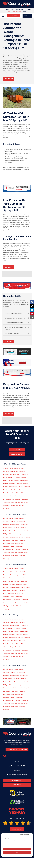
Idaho (26, 474)
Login (24, 12)
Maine (11, 480)
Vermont (20, 502)
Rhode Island (7, 499)
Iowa (13, 477)
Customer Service (14, 12)
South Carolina (16, 499)
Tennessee (6, 502)
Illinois (5, 477)
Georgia (16, 474)
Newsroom (19, 9)
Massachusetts (24, 480)
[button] (17, 313)
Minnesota (12, 483)
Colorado (12, 471)
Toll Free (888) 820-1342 (18, 766)
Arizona (16, 468)
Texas (12, 502)
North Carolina (7, 493)
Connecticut (19, 471)
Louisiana (5, 480)
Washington (6, 505)
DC (24, 471)
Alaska (11, 468)
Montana (5, 487)
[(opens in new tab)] (17, 188)
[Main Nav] (3, 16)
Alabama (5, 468)
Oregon (12, 496)
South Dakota (24, 499)
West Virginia (14, 505)
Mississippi (19, 483)
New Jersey (6, 490)
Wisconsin (22, 505)
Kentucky (23, 477)
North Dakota (16, 493)
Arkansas (21, 468)
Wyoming (6, 508)
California (6, 471)
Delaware (6, 474)
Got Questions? (8, 9)
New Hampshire (25, 487)
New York (22, 490)
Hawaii (22, 474)
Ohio (22, 493)
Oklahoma (6, 496)
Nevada (17, 487)
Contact (28, 9)
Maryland (16, 480)
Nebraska (12, 487)
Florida (12, 474)
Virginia (26, 502)
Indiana (10, 477)
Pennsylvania (19, 496)
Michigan (5, 483)
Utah (16, 502)
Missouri (25, 483)
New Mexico (14, 490)
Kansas (18, 477)
